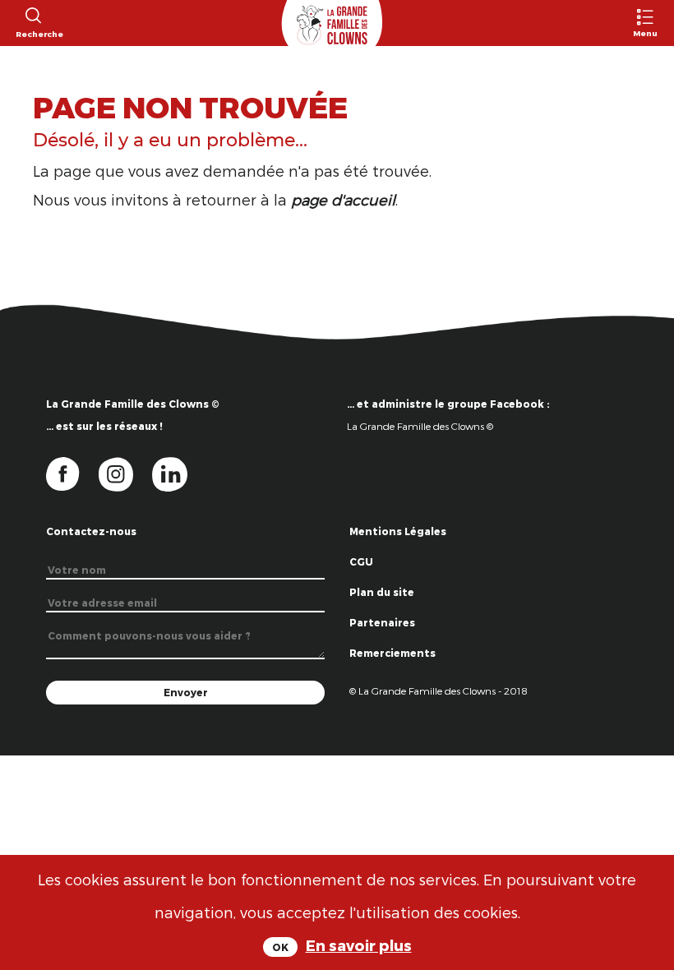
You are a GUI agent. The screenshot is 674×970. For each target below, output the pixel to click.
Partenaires (382, 622)
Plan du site (381, 592)
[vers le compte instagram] (126, 473)
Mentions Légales (397, 531)
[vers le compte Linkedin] (178, 473)
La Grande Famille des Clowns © (420, 426)
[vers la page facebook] (72, 473)
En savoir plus (359, 945)
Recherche (32, 34)
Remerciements (392, 652)
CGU (361, 561)
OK (280, 947)
